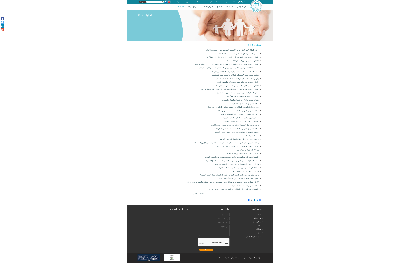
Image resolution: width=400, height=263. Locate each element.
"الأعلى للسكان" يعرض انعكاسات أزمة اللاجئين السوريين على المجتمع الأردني (232, 57)
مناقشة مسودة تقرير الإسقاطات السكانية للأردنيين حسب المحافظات (235, 75)
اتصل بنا (188, 2)
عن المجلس (241, 7)
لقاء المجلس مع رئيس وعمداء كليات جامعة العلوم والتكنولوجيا (237, 128)
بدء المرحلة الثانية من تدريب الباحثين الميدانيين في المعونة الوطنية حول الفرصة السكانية (229, 68)
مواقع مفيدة (193, 7)
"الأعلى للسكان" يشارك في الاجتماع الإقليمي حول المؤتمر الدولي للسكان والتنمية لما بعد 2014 (226, 64)
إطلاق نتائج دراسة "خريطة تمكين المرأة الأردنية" (242, 96)
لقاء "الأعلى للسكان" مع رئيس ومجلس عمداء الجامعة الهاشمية (237, 168)
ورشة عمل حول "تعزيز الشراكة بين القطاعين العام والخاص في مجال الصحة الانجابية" (229, 175)
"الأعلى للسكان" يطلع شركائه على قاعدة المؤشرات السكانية (238, 146)
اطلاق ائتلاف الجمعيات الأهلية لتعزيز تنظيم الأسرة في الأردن (238, 178)
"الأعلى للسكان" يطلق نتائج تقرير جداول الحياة (243, 153)
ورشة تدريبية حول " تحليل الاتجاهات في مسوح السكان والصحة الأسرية (235, 125)
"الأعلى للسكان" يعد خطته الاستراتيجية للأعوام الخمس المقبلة (238, 82)
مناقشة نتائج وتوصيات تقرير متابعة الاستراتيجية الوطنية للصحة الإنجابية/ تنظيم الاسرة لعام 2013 (226, 143)
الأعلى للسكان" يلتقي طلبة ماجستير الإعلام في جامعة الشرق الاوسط (235, 71)
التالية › (201, 194)
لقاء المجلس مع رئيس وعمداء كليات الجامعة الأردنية (241, 118)
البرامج (219, 7)
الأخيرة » (195, 194)
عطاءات (258, 229)
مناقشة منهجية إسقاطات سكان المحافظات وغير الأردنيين (239, 139)
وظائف (177, 2)
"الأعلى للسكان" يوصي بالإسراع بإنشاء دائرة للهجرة (241, 61)
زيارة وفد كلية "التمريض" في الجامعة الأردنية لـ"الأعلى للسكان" (237, 78)
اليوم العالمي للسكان (251, 136)
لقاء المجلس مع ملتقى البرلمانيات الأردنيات (244, 103)
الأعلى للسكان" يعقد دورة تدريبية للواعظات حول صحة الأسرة (238, 93)
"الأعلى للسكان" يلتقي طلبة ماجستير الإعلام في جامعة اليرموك (237, 86)
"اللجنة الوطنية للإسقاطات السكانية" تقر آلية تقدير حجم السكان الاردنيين (234, 189)
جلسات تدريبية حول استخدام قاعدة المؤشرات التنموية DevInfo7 (237, 164)
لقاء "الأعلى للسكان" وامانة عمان (247, 150)
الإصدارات (229, 7)
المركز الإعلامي (207, 7)
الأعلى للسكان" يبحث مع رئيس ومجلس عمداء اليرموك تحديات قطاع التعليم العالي (231, 161)
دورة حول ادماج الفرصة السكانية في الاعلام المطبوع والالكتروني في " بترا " (233, 107)
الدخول (199, 2)
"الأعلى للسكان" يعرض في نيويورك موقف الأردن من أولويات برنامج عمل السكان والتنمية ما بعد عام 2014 (223, 182)
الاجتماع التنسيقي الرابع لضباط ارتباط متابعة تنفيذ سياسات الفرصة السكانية (233, 53)
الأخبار (259, 225)
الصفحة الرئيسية (212, 2)
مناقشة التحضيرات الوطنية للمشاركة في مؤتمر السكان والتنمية (237, 132)
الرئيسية (258, 214)
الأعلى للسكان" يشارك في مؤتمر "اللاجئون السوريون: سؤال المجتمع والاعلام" (232, 50)
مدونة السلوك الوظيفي (253, 236)
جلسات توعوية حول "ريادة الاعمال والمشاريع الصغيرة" (240, 100)
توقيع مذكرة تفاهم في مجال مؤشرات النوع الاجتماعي (240, 121)
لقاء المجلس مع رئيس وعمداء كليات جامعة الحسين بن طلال (238, 111)
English (142, 2)
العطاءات (181, 7)
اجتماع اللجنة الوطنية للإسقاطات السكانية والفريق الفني (240, 114)
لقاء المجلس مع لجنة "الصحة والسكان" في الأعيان (241, 186)
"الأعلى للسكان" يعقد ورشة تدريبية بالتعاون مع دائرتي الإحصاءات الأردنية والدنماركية (230, 89)
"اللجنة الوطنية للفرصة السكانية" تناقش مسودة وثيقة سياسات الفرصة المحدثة (232, 157)
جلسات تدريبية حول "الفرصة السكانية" (245, 171)
